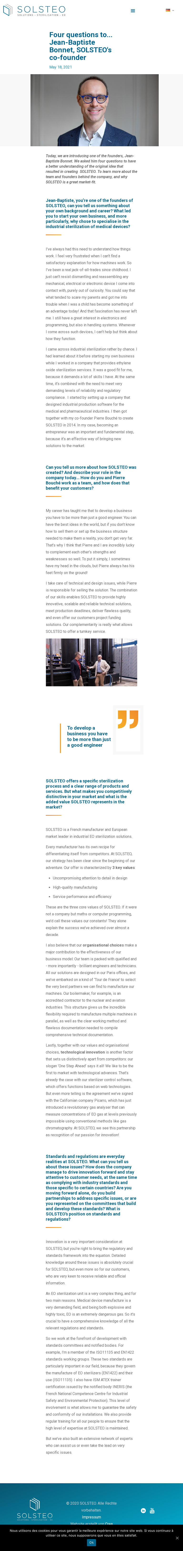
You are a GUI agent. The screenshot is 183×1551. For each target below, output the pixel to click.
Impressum (91, 1517)
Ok (91, 1542)
